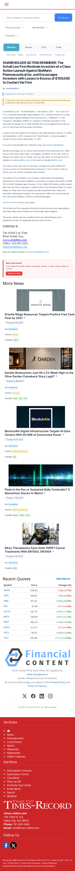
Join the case (8, 202)
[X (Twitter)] (24, 696)
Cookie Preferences (49, 863)
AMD (6, 600)
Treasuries (60, 54)
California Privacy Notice (30, 863)
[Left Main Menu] (6, 4)
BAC (6, 606)
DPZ (20, 398)
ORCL (6, 632)
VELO (28, 515)
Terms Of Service (37, 686)
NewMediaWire (28, 111)
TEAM (21, 515)
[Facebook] (33, 696)
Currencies (31, 54)
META (6, 616)
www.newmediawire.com (38, 252)
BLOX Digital (50, 866)
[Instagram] (50, 696)
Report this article (14, 273)
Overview (10, 54)
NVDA (7, 627)
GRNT (15, 340)
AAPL (6, 595)
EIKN (15, 568)
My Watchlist (38, 27)
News (20, 54)
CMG (15, 398)
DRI (25, 398)
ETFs (44, 47)
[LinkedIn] (42, 696)
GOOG (7, 611)
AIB (14, 457)
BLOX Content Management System (26, 866)
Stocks (28, 47)
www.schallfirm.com (21, 160)
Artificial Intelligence (20, 451)
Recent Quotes (13, 27)
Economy (16, 393)
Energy (15, 335)
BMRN (25, 121)
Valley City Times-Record (27, 860)
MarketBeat (13, 329)
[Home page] (37, 804)
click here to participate (53, 145)
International (46, 54)
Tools (58, 47)
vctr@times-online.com (25, 828)
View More (62, 578)
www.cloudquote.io (37, 674)
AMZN (7, 590)
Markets (11, 47)
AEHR (15, 515)
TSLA (6, 637)
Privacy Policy (57, 682)
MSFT (6, 622)
